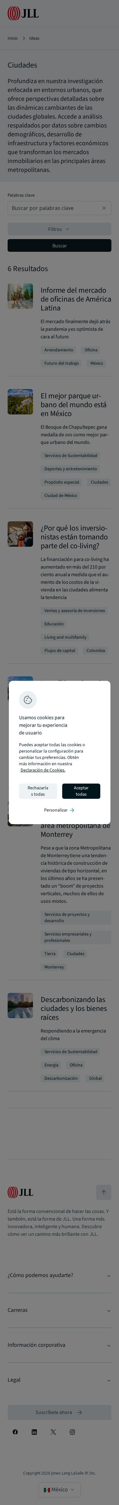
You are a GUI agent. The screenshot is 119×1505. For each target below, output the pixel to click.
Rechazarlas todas (38, 791)
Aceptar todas (81, 791)
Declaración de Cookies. (43, 770)
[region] (59, 752)
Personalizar (59, 810)
